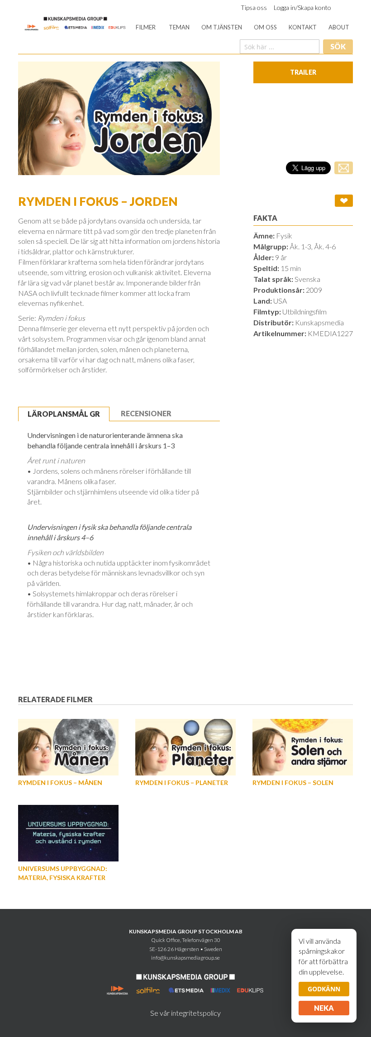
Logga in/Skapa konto (302, 7)
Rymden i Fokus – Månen (60, 782)
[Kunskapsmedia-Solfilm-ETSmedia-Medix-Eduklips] (75, 23)
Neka (324, 1008)
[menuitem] (145, 27)
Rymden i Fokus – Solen (292, 782)
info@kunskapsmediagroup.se (185, 957)
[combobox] (279, 46)
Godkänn (324, 989)
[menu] (242, 27)
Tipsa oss (254, 7)
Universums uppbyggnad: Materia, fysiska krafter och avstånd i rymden (62, 877)
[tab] (63, 414)
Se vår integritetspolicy (185, 1012)
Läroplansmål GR (64, 413)
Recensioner (146, 413)
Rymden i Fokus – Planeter (181, 782)
